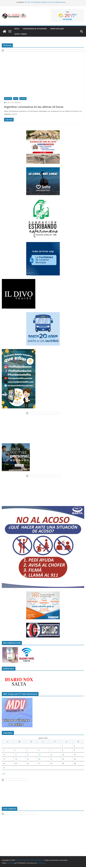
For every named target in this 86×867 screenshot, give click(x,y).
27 (39, 763)
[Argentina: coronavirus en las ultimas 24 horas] (43, 72)
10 (4, 755)
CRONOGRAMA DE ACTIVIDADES (35, 29)
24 (4, 763)
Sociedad (23, 98)
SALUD (15, 98)
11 (16, 755)
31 (4, 768)
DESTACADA (8, 98)
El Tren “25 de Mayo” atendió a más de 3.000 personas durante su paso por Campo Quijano (45, 3)
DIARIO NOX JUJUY (57, 29)
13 (39, 755)
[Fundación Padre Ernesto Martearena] (4, 31)
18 (16, 759)
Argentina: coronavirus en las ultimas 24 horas (33, 107)
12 (28, 755)
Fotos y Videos (20, 34)
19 (28, 759)
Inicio (16, 29)
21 (51, 759)
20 (39, 759)
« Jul (3, 774)
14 (51, 755)
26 (28, 763)
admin (19, 102)
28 (51, 763)
